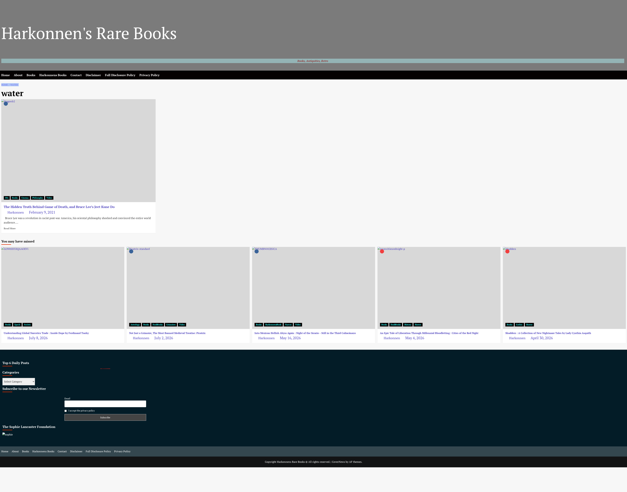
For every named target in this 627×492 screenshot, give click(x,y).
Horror (418, 324)
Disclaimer (93, 75)
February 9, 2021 (42, 212)
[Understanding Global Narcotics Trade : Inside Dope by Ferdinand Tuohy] (62, 288)
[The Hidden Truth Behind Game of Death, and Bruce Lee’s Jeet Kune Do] (78, 150)
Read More (10, 228)
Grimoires (171, 324)
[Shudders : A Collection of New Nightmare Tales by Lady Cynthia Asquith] (564, 288)
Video (49, 198)
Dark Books (158, 324)
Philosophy (37, 198)
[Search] (624, 75)
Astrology (135, 324)
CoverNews (338, 462)
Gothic (519, 324)
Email (67, 398)
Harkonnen (16, 212)
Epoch (17, 324)
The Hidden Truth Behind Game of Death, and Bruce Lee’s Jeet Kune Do (59, 207)
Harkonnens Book (273, 324)
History (407, 324)
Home (5, 75)
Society (27, 324)
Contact (76, 75)
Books (31, 75)
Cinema (25, 198)
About (18, 75)
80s (6, 198)
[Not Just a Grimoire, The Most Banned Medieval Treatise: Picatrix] (188, 288)
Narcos (288, 324)
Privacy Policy (149, 75)
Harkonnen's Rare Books (89, 33)
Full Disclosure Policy (120, 75)
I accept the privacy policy (81, 410)
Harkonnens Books (52, 75)
